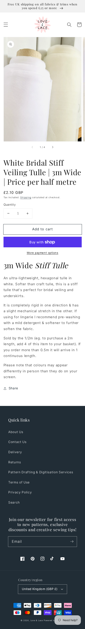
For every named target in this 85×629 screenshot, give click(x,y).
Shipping (25, 197)
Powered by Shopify (54, 620)
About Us (15, 432)
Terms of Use (19, 482)
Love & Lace (37, 620)
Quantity (10, 204)
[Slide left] (32, 147)
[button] (6, 25)
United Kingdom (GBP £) (40, 589)
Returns (14, 462)
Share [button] (13, 388)
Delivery (15, 452)
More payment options (42, 252)
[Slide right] (52, 147)
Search (14, 502)
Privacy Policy (20, 492)
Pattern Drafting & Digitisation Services (40, 472)
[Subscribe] (72, 541)
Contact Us (17, 442)
